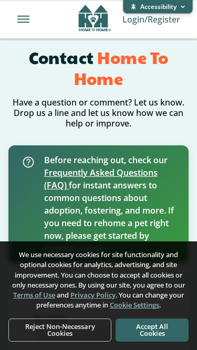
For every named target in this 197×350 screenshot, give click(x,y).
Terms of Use (34, 295)
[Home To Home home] (94, 19)
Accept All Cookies (152, 330)
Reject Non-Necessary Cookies (60, 330)
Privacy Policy (93, 295)
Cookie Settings (134, 305)
